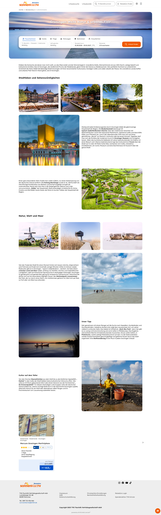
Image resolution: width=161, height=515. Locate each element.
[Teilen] (48, 416)
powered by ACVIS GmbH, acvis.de (80, 512)
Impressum (63, 493)
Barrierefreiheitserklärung (96, 495)
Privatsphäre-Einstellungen (97, 493)
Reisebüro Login (121, 493)
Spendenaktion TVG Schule (125, 497)
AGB (61, 495)
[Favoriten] (52, 416)
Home (21, 10)
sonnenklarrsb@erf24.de (28, 503)
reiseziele (30, 10)
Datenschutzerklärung (67, 497)
